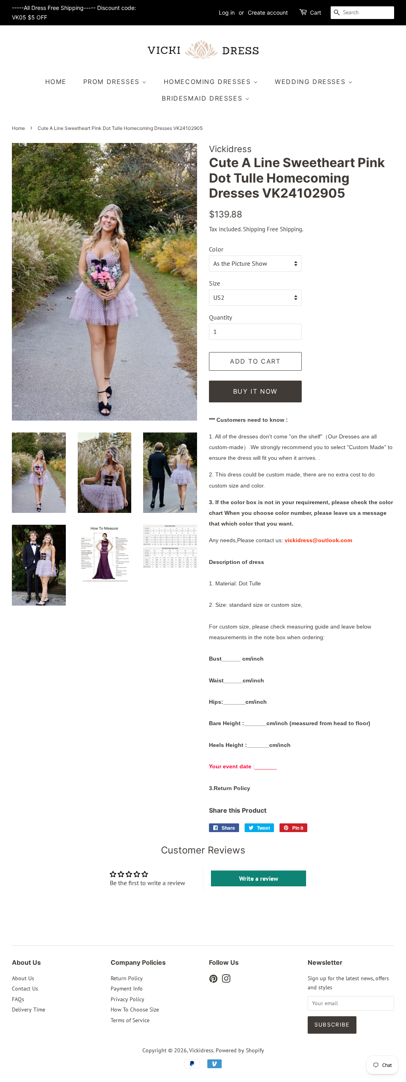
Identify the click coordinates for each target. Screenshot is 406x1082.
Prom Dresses (112, 82)
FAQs (18, 999)
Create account (268, 12)
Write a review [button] (258, 878)
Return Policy (127, 978)
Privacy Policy (127, 999)
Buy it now (255, 391)
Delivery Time (28, 1009)
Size (214, 283)
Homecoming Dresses (208, 82)
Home (56, 82)
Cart (315, 12)
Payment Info (127, 988)
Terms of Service (130, 1020)
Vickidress (201, 1050)
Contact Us (25, 988)
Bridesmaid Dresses (203, 98)
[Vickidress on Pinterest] (213, 980)
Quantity (220, 317)
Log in (227, 12)
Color (216, 249)
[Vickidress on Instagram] (226, 980)
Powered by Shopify (240, 1050)
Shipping (254, 229)
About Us (23, 978)
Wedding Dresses (311, 82)
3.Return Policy (229, 788)
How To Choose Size (135, 1009)
